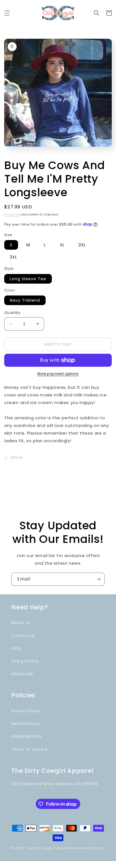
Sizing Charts (25, 661)
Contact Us (23, 635)
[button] (7, 13)
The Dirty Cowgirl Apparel (48, 848)
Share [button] (17, 457)
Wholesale (22, 674)
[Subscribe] (98, 579)
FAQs (16, 648)
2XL (82, 245)
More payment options (58, 373)
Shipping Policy (27, 736)
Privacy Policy (25, 711)
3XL (13, 257)
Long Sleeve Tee (28, 279)
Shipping (11, 214)
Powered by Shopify (88, 848)
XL (62, 245)
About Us (20, 622)
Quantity (12, 312)
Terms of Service (29, 749)
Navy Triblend (25, 300)
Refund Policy (25, 723)
